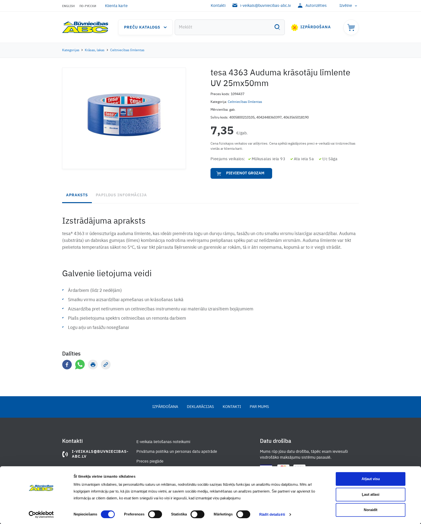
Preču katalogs (142, 28)
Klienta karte (116, 6)
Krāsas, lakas (95, 50)
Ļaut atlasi (370, 494)
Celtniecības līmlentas (127, 50)
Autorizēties (316, 6)
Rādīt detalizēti (272, 514)
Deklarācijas (200, 407)
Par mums (259, 407)
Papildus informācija (121, 195)
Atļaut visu (371, 479)
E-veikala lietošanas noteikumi (163, 442)
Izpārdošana (315, 27)
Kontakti (218, 6)
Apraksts (77, 195)
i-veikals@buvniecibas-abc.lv (265, 6)
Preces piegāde (149, 462)
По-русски (87, 6)
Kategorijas (70, 50)
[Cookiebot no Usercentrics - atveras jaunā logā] (41, 514)
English (68, 6)
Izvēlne (345, 6)
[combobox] (230, 27)
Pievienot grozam (245, 173)
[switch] (155, 514)
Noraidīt (370, 510)
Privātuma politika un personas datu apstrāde (176, 452)
